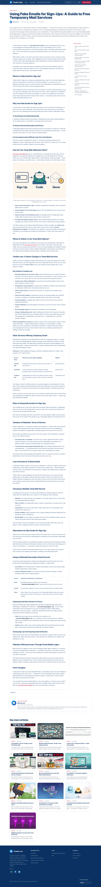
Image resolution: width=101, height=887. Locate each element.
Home (26, 2)
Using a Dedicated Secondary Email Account (82, 88)
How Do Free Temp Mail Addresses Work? (80, 54)
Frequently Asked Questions (44, 2)
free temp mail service (31, 245)
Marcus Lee (16, 22)
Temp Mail (32, 2)
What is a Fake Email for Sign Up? (82, 47)
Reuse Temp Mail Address (37, 858)
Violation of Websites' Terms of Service (82, 73)
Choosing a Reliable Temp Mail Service (82, 80)
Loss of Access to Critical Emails (81, 76)
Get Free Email (86, 2)
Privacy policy (76, 853)
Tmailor (17, 2)
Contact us (75, 858)
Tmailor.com (19, 881)
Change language (83, 879)
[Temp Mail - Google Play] (11, 871)
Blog (53, 855)
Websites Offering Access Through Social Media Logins (82, 91)
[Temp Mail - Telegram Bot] (19, 871)
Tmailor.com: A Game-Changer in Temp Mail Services (82, 62)
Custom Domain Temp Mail (37, 860)
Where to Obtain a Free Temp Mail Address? (82, 58)
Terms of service (77, 855)
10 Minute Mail (34, 855)
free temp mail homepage (25, 685)
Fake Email (13, 692)
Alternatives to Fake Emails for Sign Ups (82, 84)
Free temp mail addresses (20, 154)
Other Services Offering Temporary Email (80, 65)
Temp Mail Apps (35, 862)
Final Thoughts (78, 94)
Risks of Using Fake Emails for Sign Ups (82, 69)
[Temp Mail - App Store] (15, 871)
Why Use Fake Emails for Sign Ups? (82, 50)
